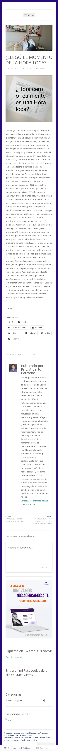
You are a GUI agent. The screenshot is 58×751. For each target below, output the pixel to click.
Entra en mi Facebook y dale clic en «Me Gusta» (26, 672)
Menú (30, 15)
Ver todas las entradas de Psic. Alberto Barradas (34, 502)
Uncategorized (27, 355)
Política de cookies (29, 740)
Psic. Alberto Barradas (33, 68)
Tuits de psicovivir (14, 657)
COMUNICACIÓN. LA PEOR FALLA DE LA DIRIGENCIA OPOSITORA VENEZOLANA (42, 520)
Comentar (43, 567)
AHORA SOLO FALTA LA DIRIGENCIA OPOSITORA (15, 519)
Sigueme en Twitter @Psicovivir (29, 651)
